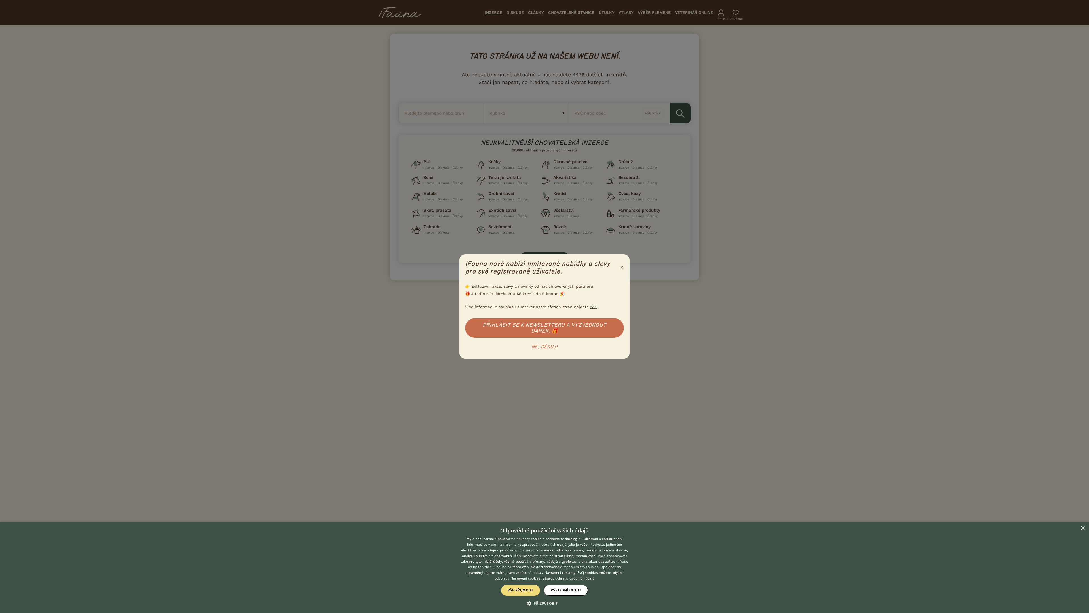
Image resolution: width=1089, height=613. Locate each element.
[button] (544, 603)
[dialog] (544, 567)
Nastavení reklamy (559, 572)
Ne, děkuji (544, 347)
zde (593, 307)
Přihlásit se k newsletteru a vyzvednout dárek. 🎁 (544, 327)
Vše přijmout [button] (520, 590)
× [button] (1082, 528)
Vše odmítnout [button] (566, 590)
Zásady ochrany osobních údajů (569, 578)
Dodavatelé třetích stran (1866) (549, 555)
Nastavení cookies (525, 578)
